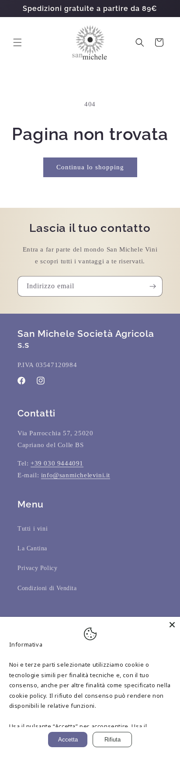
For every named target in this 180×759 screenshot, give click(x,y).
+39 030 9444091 (57, 463)
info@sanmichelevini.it (75, 475)
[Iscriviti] (152, 286)
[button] (17, 42)
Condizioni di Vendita (47, 588)
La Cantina (32, 548)
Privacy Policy (37, 568)
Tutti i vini (32, 528)
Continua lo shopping (90, 167)
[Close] (172, 624)
